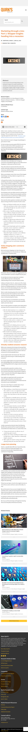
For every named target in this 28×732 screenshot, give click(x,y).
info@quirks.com (4, 722)
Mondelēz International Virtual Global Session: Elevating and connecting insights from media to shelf (13, 584)
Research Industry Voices (7, 111)
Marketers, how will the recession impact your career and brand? (13, 136)
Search (6, 20)
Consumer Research (6, 98)
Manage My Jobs (5, 696)
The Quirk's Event (5, 651)
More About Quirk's (5, 648)
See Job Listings (4, 692)
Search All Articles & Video (7, 665)
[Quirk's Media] (7, 10)
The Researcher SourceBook (7, 673)
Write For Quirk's (5, 667)
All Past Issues (4, 663)
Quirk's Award (4, 686)
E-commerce (4, 106)
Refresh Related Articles (14, 620)
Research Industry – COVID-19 (13, 100)
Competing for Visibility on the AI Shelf (11, 610)
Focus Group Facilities (6, 676)
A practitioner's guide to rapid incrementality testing (12, 556)
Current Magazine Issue (6, 660)
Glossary (3, 704)
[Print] (2, 122)
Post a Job (3, 694)
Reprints (6, 730)
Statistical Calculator (5, 711)
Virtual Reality (8, 101)
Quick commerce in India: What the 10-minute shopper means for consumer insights (12, 530)
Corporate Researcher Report (7, 707)
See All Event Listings (6, 681)
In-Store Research (15, 98)
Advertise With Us (5, 653)
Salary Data (3, 709)
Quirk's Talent (4, 699)
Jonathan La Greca (8, 40)
